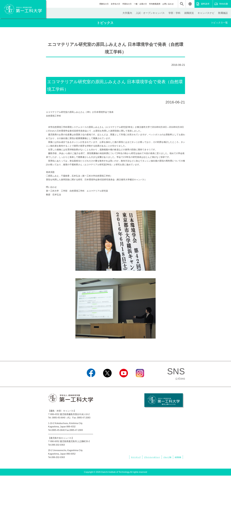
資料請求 (205, 4)
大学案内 (127, 13)
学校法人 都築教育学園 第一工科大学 (23, 9)
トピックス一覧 (219, 22)
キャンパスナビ (206, 13)
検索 (182, 4)
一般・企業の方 (140, 4)
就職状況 (189, 13)
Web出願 (223, 4)
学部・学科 (174, 13)
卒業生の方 (127, 4)
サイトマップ (136, 457)
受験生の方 (104, 4)
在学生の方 (115, 4)
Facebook (91, 381)
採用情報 (178, 457)
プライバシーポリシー (152, 457)
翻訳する (190, 4)
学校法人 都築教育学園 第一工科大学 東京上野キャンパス (163, 400)
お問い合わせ (168, 4)
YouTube (123, 381)
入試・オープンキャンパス (150, 13)
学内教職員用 (154, 4)
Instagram (140, 381)
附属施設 (223, 13)
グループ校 (167, 457)
